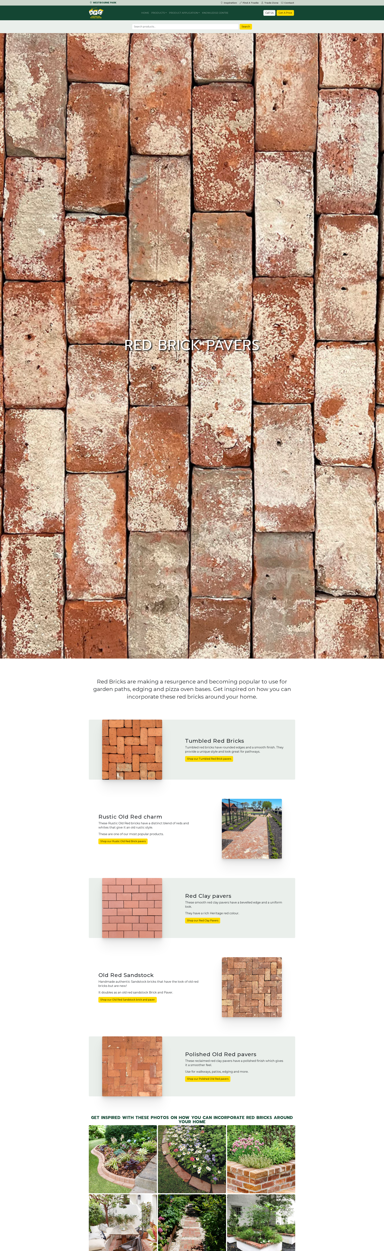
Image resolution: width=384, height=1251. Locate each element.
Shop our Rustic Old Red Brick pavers (123, 841)
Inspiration (230, 2)
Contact (289, 2)
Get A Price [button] (285, 12)
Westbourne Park (104, 2)
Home (145, 12)
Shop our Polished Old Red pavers (207, 1078)
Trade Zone (271, 2)
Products (158, 12)
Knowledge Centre (215, 12)
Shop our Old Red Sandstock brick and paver (127, 999)
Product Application (183, 12)
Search (246, 26)
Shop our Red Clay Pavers (202, 920)
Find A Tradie (251, 2)
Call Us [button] (269, 12)
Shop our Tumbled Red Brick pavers (209, 758)
